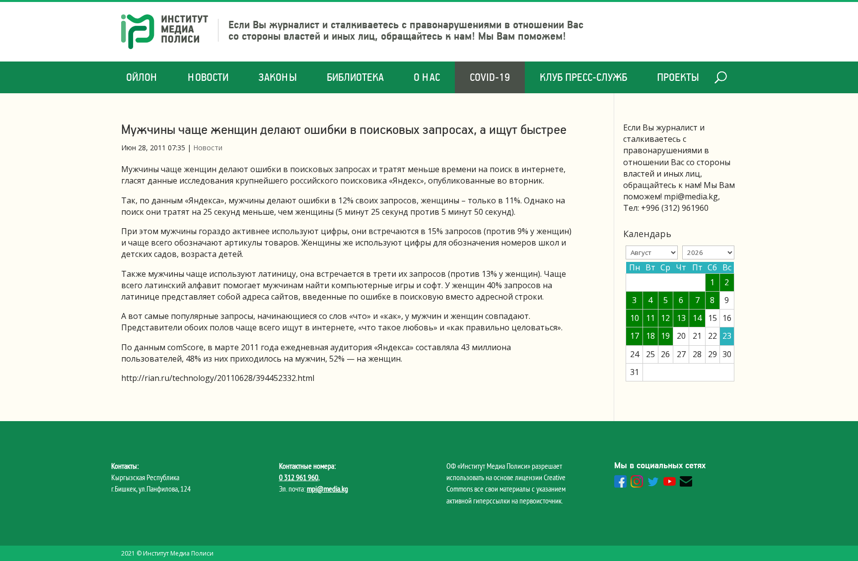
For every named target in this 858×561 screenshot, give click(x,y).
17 (634, 335)
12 (665, 317)
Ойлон (142, 77)
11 (650, 317)
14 (697, 317)
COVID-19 (490, 77)
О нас (427, 77)
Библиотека (355, 77)
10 (634, 317)
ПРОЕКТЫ (678, 77)
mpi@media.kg (327, 489)
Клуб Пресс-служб (583, 77)
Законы (277, 77)
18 (650, 335)
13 (681, 317)
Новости (208, 77)
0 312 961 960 (298, 477)
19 (665, 335)
